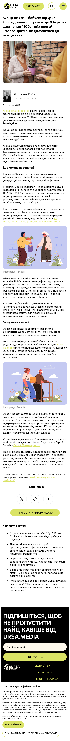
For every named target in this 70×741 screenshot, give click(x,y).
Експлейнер (42, 665)
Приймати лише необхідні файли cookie (31, 733)
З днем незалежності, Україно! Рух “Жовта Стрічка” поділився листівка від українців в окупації (36, 536)
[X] (22, 499)
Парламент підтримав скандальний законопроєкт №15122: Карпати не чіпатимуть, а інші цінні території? (38, 561)
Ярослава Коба (24, 94)
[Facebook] (48, 499)
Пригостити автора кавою (35, 512)
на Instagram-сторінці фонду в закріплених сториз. (32, 220)
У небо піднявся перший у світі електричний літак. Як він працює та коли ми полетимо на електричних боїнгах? (36, 572)
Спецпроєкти (44, 672)
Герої (38, 678)
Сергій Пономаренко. (26, 445)
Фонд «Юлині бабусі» (16, 110)
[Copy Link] (35, 499)
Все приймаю (13, 724)
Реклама (52, 678)
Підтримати (33, 6)
